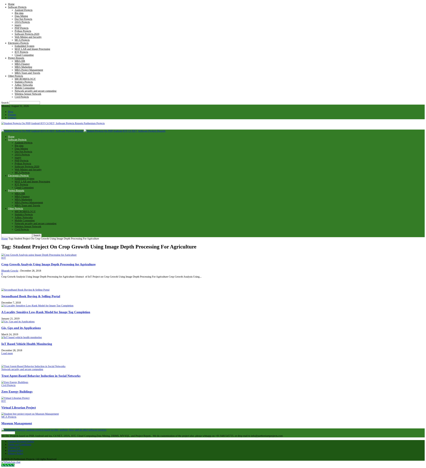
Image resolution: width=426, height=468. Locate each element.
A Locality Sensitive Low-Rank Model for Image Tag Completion (45, 312)
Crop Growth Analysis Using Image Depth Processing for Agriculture (48, 264)
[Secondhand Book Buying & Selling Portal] (25, 289)
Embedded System (24, 46)
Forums (12, 114)
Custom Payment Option (21, 441)
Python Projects (23, 31)
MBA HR (20, 61)
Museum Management (16, 423)
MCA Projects (22, 40)
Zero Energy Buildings (16, 391)
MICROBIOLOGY (25, 79)
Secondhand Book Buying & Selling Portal (30, 296)
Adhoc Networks (24, 84)
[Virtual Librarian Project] (15, 398)
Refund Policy (15, 450)
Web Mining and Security (28, 37)
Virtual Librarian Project (18, 407)
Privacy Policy (15, 453)
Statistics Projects (24, 81)
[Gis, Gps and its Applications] (18, 321)
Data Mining (21, 16)
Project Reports (16, 58)
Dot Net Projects (23, 19)
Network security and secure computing (35, 90)
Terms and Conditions (19, 444)
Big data (19, 13)
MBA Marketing (23, 67)
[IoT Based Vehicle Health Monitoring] (21, 337)
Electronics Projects (18, 43)
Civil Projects (22, 96)
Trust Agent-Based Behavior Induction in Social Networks (40, 376)
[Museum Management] (30, 413)
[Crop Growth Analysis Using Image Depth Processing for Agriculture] (39, 254)
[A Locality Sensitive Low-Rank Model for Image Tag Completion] (37, 305)
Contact (12, 117)
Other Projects (15, 76)
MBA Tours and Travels (27, 73)
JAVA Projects (22, 22)
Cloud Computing (24, 55)
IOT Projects (21, 52)
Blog (10, 111)
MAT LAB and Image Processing (32, 49)
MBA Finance (22, 64)
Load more (7, 353)
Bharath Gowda (9, 270)
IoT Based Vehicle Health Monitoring (26, 344)
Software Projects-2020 (27, 34)
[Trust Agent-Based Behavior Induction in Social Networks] (33, 366)
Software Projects (17, 7)
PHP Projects (21, 28)
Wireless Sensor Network (28, 93)
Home (11, 4)
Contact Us (14, 447)
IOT (3, 257)
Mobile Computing (25, 87)
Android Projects (23, 10)
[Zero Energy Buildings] (14, 382)
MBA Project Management (29, 70)
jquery (18, 25)
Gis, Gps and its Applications (21, 328)
